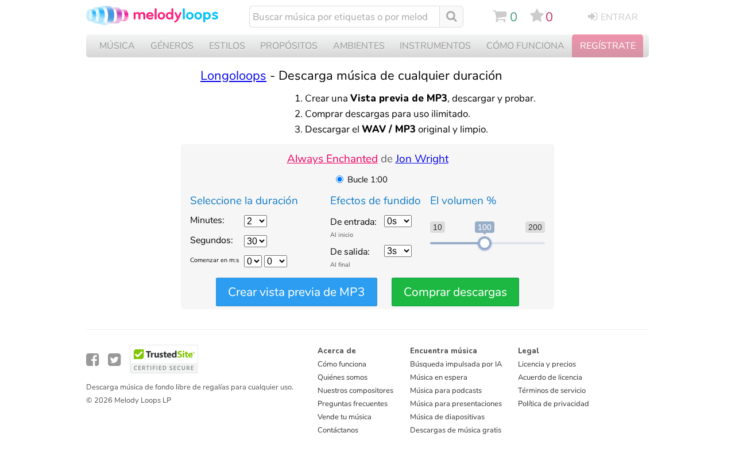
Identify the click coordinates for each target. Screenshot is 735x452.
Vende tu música (345, 417)
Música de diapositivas (447, 417)
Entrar (619, 17)
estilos (227, 46)
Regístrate (608, 46)
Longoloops (233, 75)
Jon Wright (422, 158)
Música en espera (438, 377)
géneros (172, 46)
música (117, 46)
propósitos (289, 46)
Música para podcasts (446, 390)
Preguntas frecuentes (353, 404)
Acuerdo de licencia (550, 377)
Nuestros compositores (355, 390)
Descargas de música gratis (455, 430)
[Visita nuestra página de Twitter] (114, 360)
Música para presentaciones (456, 404)
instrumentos (435, 46)
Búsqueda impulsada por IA (456, 364)
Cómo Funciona (525, 46)
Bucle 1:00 (367, 179)
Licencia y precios (547, 364)
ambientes (359, 46)
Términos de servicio (552, 390)
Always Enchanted (332, 158)
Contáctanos (338, 430)
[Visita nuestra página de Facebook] (92, 360)
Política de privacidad (553, 404)
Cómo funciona (342, 364)
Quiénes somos (343, 377)
